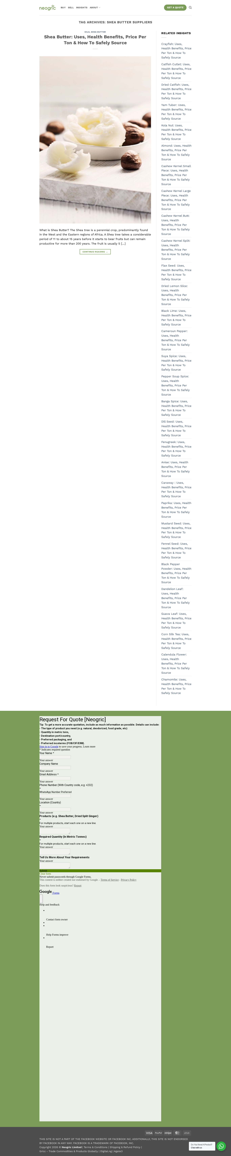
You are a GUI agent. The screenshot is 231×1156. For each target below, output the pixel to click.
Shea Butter (98, 32)
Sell (71, 7)
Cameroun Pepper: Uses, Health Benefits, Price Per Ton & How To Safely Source (175, 340)
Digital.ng (106, 1151)
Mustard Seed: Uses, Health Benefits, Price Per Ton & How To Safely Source (176, 530)
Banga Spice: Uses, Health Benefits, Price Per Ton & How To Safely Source (176, 408)
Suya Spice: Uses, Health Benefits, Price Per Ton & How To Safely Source (176, 362)
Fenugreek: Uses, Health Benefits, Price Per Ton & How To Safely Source (176, 448)
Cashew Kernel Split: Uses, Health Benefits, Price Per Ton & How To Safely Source (175, 250)
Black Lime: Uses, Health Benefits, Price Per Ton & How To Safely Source (176, 317)
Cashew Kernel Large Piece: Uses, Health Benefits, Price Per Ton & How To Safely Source (176, 200)
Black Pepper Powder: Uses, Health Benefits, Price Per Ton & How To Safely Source (176, 573)
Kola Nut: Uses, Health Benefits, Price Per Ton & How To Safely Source (176, 132)
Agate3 (118, 1151)
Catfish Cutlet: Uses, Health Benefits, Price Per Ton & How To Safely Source (176, 71)
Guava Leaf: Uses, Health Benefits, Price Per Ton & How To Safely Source (176, 620)
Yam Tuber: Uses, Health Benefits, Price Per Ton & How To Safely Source (176, 111)
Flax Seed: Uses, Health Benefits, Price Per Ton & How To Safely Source (176, 272)
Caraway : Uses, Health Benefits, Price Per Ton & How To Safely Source (176, 489)
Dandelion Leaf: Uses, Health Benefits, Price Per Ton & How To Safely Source (175, 598)
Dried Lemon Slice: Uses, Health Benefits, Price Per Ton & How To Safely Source (175, 295)
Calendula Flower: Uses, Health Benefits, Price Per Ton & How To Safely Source (175, 663)
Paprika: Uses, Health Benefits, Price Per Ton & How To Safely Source (176, 509)
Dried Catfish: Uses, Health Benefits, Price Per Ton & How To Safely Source (176, 91)
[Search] (190, 7)
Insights (81, 7)
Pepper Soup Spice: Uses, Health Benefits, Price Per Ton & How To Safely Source (175, 385)
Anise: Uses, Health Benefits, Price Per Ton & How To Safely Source (175, 469)
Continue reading (95, 251)
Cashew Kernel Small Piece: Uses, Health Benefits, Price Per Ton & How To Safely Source (176, 175)
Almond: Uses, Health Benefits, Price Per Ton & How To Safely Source (176, 152)
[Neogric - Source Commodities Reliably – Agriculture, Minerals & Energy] (47, 7)
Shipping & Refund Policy (125, 1147)
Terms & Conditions (96, 1147)
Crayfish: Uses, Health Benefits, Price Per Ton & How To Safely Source (176, 50)
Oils (87, 32)
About (94, 7)
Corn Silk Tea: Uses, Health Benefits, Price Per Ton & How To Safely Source (176, 641)
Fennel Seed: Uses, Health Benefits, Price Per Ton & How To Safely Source (176, 550)
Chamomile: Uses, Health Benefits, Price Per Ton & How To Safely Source (176, 686)
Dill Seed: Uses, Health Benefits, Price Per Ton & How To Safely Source (176, 428)
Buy (63, 7)
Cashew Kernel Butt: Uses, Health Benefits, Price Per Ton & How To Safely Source (175, 225)
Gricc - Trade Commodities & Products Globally (69, 1151)
